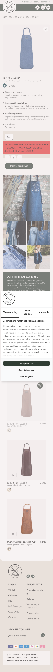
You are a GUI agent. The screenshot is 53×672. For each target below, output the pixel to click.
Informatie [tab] (44, 312)
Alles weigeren (26, 376)
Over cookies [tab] (28, 312)
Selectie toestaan (26, 370)
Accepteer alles (26, 363)
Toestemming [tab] (10, 312)
